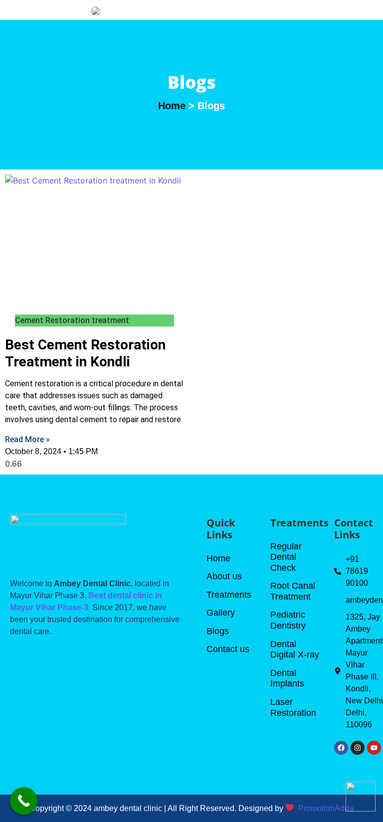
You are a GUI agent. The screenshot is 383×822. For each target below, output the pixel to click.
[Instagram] (358, 748)
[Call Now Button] (23, 801)
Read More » (27, 439)
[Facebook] (341, 748)
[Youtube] (374, 748)
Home (172, 105)
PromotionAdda (326, 808)
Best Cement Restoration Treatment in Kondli (85, 353)
